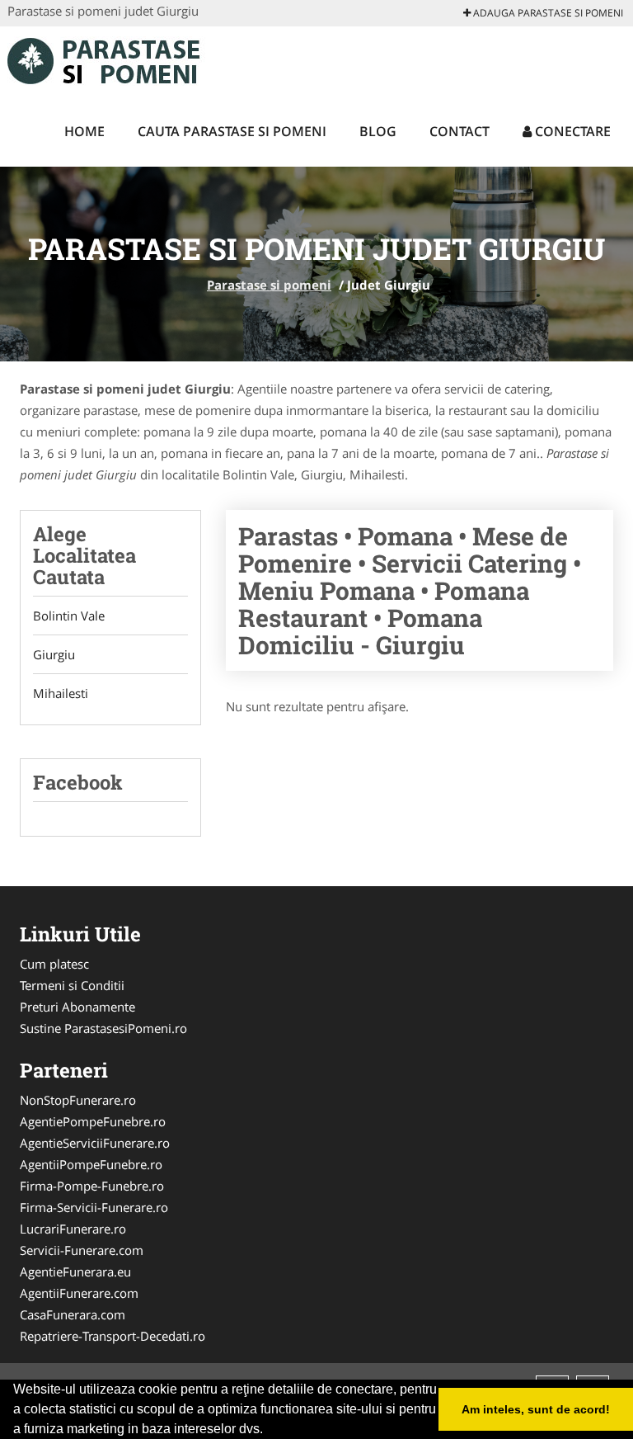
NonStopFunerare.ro (78, 1100)
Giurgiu (54, 654)
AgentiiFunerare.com (79, 1293)
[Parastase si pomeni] (115, 59)
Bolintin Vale (69, 615)
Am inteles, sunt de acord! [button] (536, 1409)
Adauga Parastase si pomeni (547, 13)
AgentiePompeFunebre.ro (93, 1121)
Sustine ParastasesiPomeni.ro (103, 1028)
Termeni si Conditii (72, 985)
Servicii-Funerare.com (81, 1250)
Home (84, 131)
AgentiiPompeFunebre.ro (91, 1164)
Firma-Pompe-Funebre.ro (92, 1185)
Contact (459, 131)
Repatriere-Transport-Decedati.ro (112, 1336)
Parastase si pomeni (269, 284)
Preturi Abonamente (77, 1006)
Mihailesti (60, 693)
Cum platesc (54, 963)
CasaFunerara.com (72, 1314)
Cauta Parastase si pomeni (232, 131)
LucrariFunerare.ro (73, 1228)
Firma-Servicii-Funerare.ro (94, 1207)
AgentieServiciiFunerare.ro (95, 1143)
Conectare (571, 131)
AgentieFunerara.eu (75, 1271)
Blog (377, 131)
